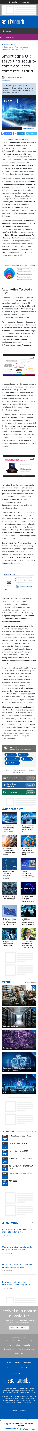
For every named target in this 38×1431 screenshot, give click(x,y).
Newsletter (8, 31)
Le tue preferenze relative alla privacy (21, 1424)
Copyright (19, 1368)
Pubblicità (29, 1368)
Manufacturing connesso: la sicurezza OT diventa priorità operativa (8, 875)
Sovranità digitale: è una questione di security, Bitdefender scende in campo (9, 921)
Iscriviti (30, 778)
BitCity (6, 1341)
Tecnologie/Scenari (29, 128)
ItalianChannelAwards (26, 1349)
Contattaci (16, 1373)
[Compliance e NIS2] (19, 1040)
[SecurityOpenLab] (13, 22)
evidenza (24, 755)
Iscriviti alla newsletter (19, 1328)
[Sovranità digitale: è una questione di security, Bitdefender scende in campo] (9, 911)
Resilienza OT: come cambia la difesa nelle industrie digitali (28, 851)
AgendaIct (19, 1353)
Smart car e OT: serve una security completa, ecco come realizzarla (9, 828)
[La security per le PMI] (19, 995)
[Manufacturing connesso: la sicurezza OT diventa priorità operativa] (9, 864)
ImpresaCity (29, 1341)
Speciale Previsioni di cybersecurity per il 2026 (18, 1091)
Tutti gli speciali (30, 982)
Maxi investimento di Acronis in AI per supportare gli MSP (28, 874)
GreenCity (27, 1345)
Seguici (30, 792)
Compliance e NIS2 (10, 1048)
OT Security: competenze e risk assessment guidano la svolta (9, 851)
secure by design (13, 759)
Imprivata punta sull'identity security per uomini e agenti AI (28, 828)
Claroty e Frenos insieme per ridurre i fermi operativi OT (9, 898)
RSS (24, 1373)
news (13, 44)
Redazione (9, 1368)
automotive (11, 755)
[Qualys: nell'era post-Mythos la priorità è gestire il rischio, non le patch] (28, 934)
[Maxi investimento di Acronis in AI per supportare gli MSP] (28, 864)
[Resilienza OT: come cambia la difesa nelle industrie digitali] (28, 841)
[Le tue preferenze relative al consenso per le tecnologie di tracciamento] (27, 1429)
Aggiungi (30, 785)
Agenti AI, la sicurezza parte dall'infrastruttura (8, 943)
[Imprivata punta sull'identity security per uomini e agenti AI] (28, 818)
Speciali (17, 1362)
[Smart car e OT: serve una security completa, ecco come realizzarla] (9, 818)
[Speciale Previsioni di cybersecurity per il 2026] (19, 1084)
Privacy (23, 1411)
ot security (28, 759)
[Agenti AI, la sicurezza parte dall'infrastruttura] (9, 934)
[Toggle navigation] (33, 22)
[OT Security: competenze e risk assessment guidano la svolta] (9, 841)
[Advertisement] (20, 1299)
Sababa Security (21, 160)
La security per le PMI (11, 1004)
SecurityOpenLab (13, 1345)
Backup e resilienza (10, 1026)
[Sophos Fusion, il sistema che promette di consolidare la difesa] (28, 888)
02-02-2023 (6, 80)
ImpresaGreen (9, 1349)
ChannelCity (25, 2)
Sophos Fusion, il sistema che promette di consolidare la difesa (28, 899)
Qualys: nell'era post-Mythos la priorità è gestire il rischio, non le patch (28, 944)
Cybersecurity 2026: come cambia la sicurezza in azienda (17, 1069)
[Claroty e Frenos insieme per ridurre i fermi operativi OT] (9, 888)
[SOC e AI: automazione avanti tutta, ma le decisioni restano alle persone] (28, 911)
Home (6, 44)
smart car (23, 151)
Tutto (34, 1131)
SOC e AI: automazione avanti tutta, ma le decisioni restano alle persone (28, 921)
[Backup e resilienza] (19, 1017)
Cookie (14, 1411)
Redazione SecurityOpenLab (14, 77)
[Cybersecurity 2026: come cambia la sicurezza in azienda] (19, 1062)
